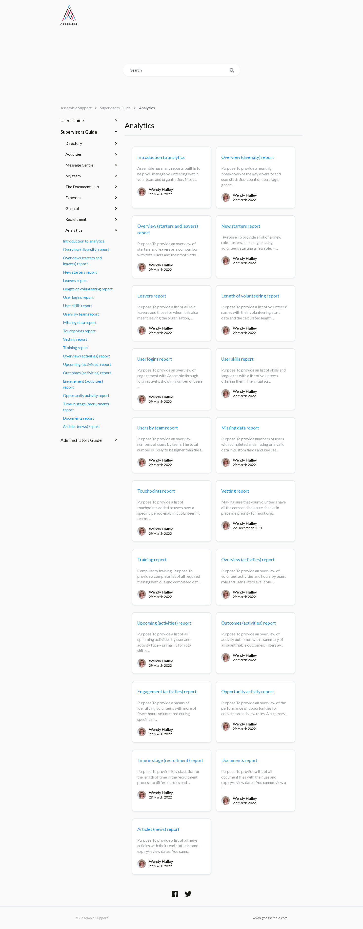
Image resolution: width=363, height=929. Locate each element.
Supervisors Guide (115, 107)
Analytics (147, 107)
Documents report (78, 418)
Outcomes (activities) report (87, 372)
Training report (76, 347)
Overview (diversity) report (86, 249)
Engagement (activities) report (83, 384)
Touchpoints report (79, 330)
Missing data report (80, 322)
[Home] (68, 15)
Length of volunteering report (88, 288)
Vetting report (75, 339)
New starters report (80, 272)
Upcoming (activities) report (87, 364)
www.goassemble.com (270, 918)
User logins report (78, 297)
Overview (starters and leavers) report (82, 260)
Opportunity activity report (86, 395)
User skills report (77, 305)
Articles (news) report (81, 426)
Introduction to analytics (83, 241)
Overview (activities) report (86, 355)
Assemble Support (76, 107)
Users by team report (81, 314)
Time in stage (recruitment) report (86, 406)
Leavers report (75, 280)
